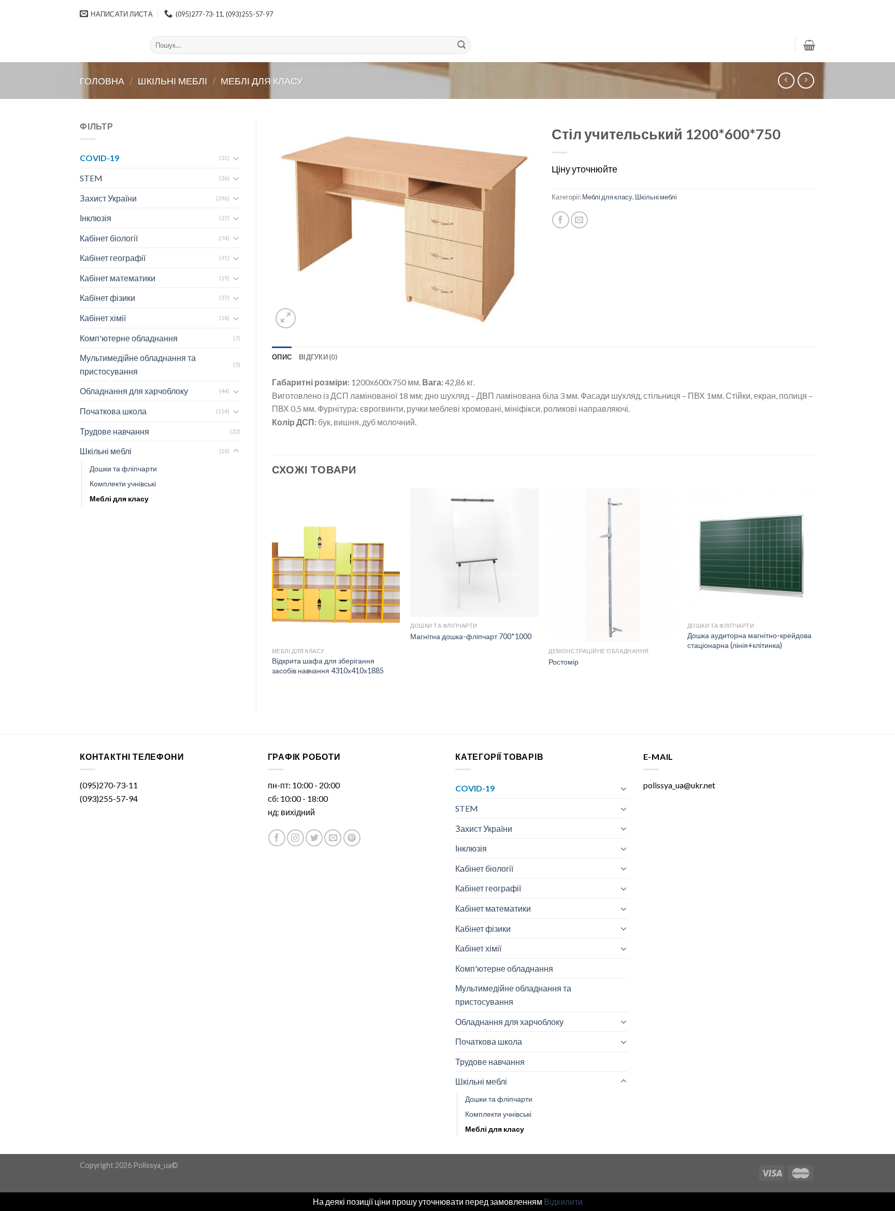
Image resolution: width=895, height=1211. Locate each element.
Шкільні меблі (172, 80)
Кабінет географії (113, 258)
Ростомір (563, 661)
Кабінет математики (117, 278)
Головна (102, 80)
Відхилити (563, 1201)
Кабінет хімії (103, 318)
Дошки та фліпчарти (123, 468)
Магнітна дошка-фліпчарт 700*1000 (470, 636)
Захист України (108, 198)
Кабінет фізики (107, 297)
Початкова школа (113, 411)
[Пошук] (461, 45)
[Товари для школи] (107, 45)
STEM (91, 178)
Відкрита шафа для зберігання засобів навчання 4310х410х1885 (328, 665)
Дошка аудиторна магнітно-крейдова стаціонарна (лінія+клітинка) (749, 640)
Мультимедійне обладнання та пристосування (138, 364)
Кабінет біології (109, 238)
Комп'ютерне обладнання (129, 338)
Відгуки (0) (318, 357)
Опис (282, 357)
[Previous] (272, 592)
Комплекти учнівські (123, 483)
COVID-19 (99, 158)
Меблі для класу (261, 80)
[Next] (814, 592)
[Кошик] (809, 45)
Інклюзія (95, 218)
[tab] (282, 357)
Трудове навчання (114, 431)
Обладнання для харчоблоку (134, 391)
